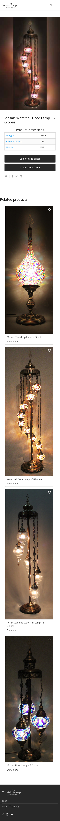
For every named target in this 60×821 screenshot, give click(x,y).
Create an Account (30, 167)
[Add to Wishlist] (6, 176)
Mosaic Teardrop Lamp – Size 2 (24, 337)
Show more (12, 341)
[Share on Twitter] (16, 176)
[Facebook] (2, 814)
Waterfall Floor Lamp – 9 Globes (24, 479)
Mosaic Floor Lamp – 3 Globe (22, 765)
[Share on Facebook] (12, 176)
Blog (4, 800)
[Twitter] (12, 814)
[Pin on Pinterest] (21, 176)
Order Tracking (10, 806)
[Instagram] (7, 814)
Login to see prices (30, 158)
